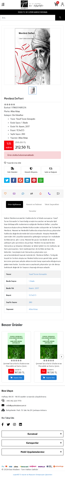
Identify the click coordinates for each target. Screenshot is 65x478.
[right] (61, 357)
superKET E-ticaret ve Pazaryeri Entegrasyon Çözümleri (32, 474)
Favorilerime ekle (14, 163)
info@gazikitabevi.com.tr (16, 405)
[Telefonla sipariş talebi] (50, 194)
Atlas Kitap (33, 309)
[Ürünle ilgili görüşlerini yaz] (24, 194)
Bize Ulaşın (7, 390)
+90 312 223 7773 (13, 401)
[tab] (14, 204)
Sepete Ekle (18, 378)
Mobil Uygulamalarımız (32, 452)
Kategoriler (32, 443)
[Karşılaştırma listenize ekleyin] (32, 194)
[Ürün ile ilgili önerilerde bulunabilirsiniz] (59, 194)
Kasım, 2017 (34, 288)
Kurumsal (32, 434)
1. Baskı (32, 281)
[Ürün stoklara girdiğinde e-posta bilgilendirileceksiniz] (41, 194)
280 (30, 302)
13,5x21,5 (32, 295)
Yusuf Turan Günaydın (38, 274)
